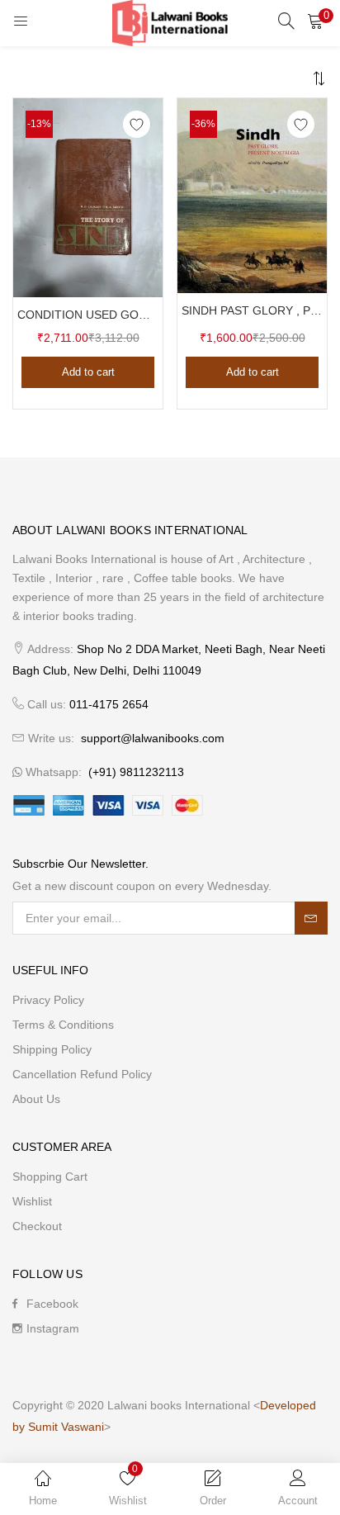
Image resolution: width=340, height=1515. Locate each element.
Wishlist (32, 1201)
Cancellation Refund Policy (82, 1074)
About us (36, 1098)
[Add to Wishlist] (136, 124)
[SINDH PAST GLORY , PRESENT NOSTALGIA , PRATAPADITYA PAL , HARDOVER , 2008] (252, 194)
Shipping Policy (52, 1049)
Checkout (37, 1226)
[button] (315, 20)
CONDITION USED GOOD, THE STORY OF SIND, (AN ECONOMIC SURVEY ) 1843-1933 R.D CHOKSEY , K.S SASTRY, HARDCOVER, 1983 (87, 314)
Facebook (52, 1303)
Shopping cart (49, 1176)
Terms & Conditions (63, 1024)
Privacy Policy (48, 999)
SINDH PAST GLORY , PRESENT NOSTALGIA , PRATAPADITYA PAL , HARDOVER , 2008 (252, 310)
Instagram (52, 1328)
